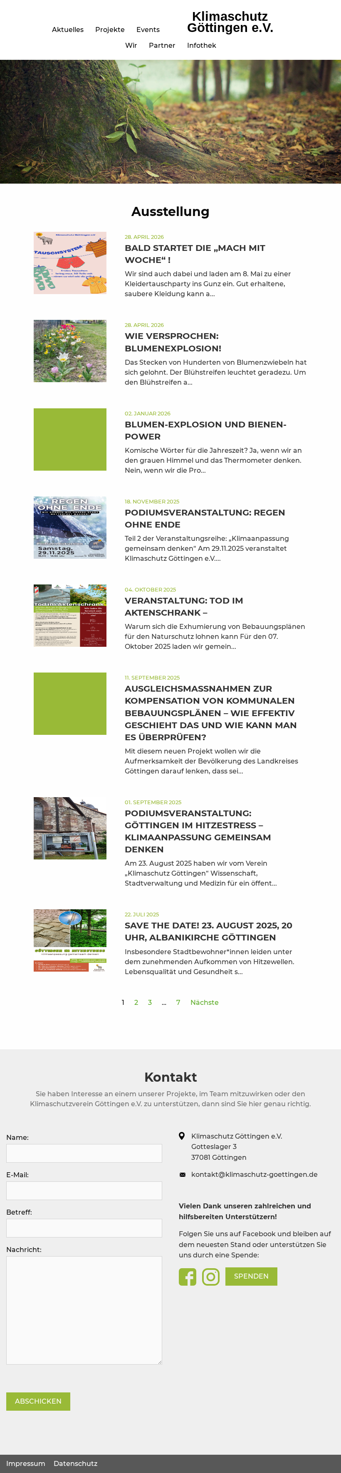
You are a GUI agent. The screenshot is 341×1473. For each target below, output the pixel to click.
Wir (131, 45)
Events (148, 30)
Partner (162, 45)
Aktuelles (68, 30)
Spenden (251, 1276)
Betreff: (19, 1212)
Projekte (110, 30)
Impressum (25, 1464)
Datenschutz (75, 1464)
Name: (17, 1138)
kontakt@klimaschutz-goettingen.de (254, 1174)
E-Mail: (17, 1175)
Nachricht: (24, 1250)
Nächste (204, 1003)
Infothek (201, 45)
